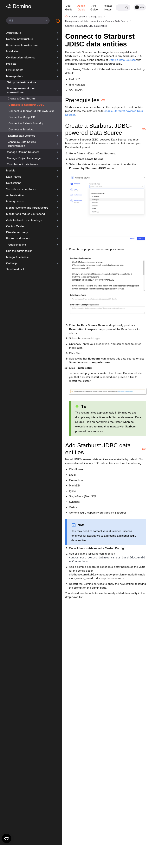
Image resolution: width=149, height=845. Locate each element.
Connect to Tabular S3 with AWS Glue (32, 110)
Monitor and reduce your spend (25, 213)
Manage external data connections (21, 90)
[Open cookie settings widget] (6, 838)
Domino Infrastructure (19, 38)
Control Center (15, 226)
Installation (12, 51)
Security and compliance (21, 189)
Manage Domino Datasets (23, 151)
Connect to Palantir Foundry (26, 123)
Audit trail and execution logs (24, 220)
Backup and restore (18, 238)
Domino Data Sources (122, 59)
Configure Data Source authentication (22, 143)
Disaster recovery (17, 232)
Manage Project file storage (24, 158)
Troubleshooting (16, 244)
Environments (14, 69)
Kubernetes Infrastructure (22, 45)
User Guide (69, 7)
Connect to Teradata (21, 129)
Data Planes (13, 176)
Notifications (13, 182)
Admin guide (78, 16)
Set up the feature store (21, 82)
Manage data (14, 76)
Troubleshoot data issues (22, 164)
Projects (11, 63)
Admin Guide (81, 7)
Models (10, 170)
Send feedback (15, 269)
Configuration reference (20, 57)
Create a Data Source (22, 98)
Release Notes (107, 7)
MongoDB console (17, 257)
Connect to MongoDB (22, 117)
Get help (11, 263)
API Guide (94, 7)
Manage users (15, 201)
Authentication (15, 195)
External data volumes (21, 135)
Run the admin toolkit (19, 250)
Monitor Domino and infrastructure (27, 207)
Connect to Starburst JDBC (26, 104)
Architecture (13, 32)
